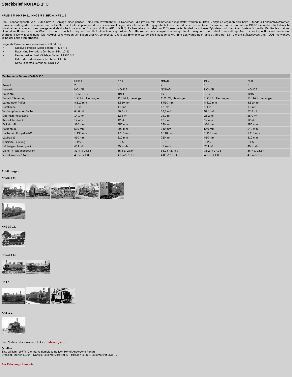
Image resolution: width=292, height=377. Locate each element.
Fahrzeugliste (56, 342)
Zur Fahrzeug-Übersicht (18, 364)
